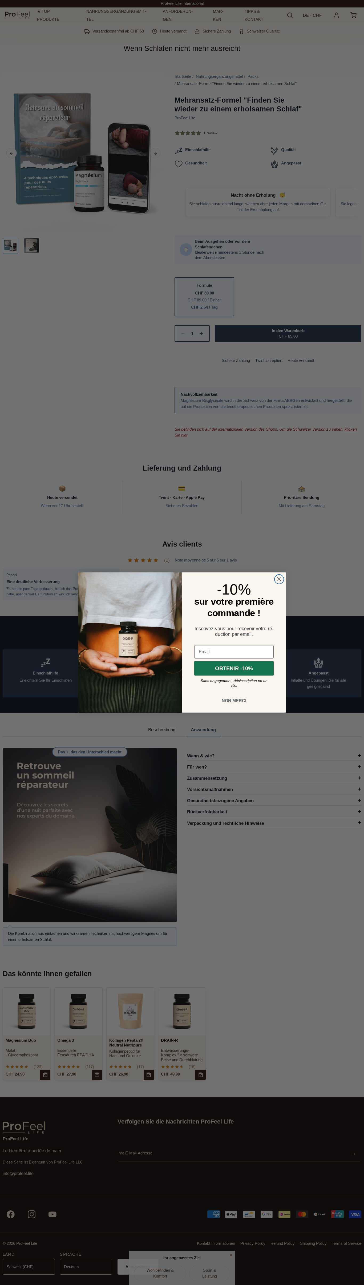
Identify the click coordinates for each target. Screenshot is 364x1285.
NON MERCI (234, 700)
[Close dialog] (279, 579)
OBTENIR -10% (234, 668)
